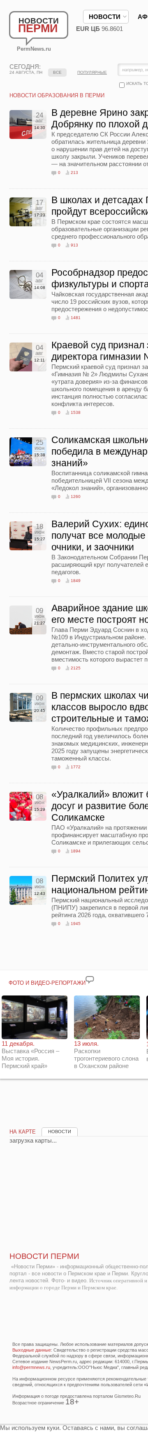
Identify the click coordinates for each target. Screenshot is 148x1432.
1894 (76, 851)
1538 (76, 412)
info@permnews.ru (31, 1367)
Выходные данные (31, 1349)
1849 (76, 580)
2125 (76, 668)
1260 (76, 496)
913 (74, 245)
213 (74, 172)
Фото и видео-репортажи (47, 983)
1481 (76, 317)
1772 (76, 767)
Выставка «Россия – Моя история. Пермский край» (30, 1054)
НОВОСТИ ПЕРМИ (44, 1256)
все (57, 72)
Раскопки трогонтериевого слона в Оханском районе (106, 1054)
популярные (92, 72)
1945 (76, 923)
